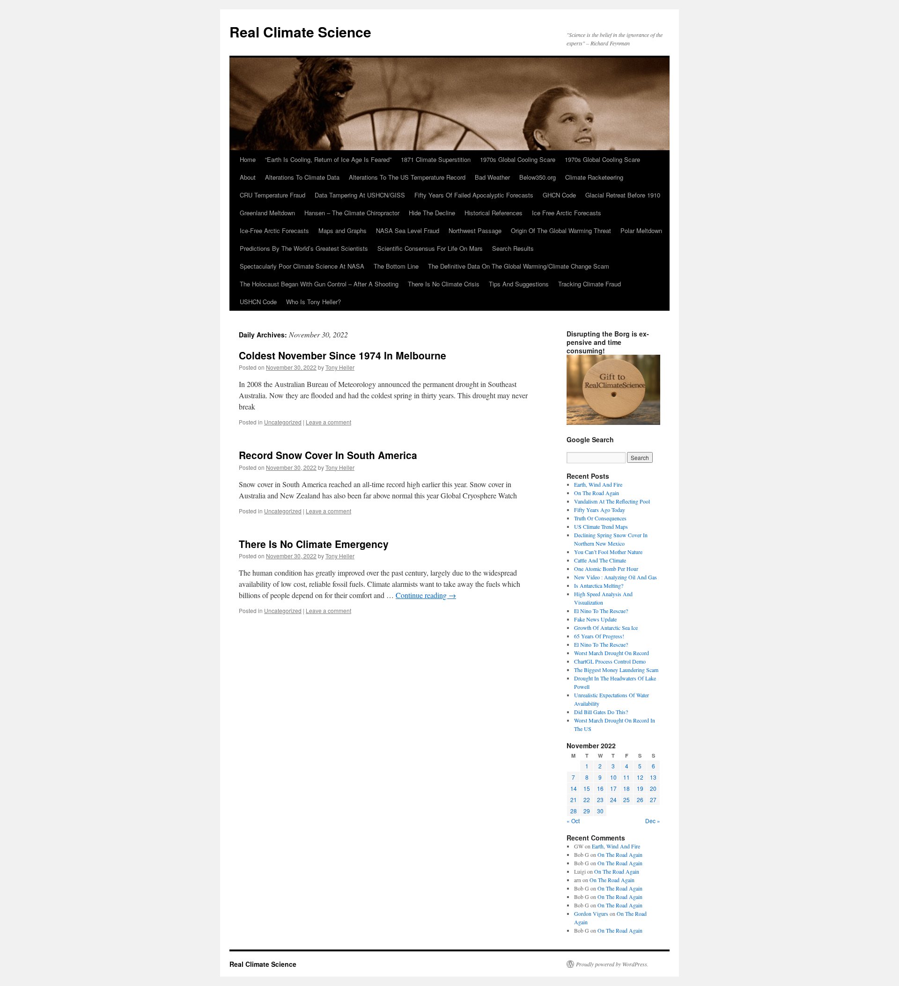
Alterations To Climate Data (302, 177)
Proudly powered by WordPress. (612, 964)
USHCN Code (258, 301)
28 (573, 811)
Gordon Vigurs (591, 913)
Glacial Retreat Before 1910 (622, 194)
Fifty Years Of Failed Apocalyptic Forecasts (473, 194)
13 (653, 777)
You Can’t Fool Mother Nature (608, 551)
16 (600, 788)
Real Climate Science (300, 32)
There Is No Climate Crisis (443, 283)
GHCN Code (559, 194)
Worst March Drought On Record (611, 653)
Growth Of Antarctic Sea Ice (606, 627)
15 (586, 788)
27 (653, 799)
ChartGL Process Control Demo (610, 661)
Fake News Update (595, 619)
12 (640, 777)
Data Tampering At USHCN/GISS (360, 194)
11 (626, 777)
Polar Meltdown (641, 230)
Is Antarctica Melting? (598, 585)
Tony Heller (339, 367)
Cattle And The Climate (600, 560)
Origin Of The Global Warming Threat (561, 230)
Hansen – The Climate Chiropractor (351, 212)
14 (573, 788)
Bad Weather (492, 177)
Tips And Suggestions (519, 283)
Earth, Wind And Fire (598, 484)
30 (600, 811)
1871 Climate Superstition (436, 159)
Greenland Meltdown (267, 212)
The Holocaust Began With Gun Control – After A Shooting (319, 283)
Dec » (652, 821)
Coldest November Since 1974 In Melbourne (342, 355)
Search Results (513, 248)
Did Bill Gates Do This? (601, 712)
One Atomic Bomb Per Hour (606, 568)
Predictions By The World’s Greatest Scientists (304, 248)
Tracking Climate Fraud (589, 283)
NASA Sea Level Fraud (407, 230)
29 (586, 811)
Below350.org (537, 177)
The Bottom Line (396, 266)
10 (613, 777)
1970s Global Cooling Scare (517, 159)
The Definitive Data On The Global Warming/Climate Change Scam (518, 266)
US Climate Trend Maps (601, 526)
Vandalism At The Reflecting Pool (612, 501)
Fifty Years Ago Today (599, 509)
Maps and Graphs (342, 230)
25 (626, 799)
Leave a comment (328, 422)
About (248, 177)
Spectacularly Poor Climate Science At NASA (302, 266)
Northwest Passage (475, 230)
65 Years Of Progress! (599, 636)
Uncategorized (283, 422)
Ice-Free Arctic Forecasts (274, 230)
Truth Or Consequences (600, 518)
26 (640, 799)
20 (653, 788)
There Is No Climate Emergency (314, 544)
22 (586, 799)
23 (600, 799)
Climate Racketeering (594, 177)
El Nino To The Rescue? (601, 610)
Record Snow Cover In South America (328, 455)
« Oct (573, 821)
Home (248, 159)
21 (573, 799)
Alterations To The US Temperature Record (407, 177)
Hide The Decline (432, 212)
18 (626, 788)
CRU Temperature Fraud (272, 194)
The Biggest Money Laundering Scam (616, 669)
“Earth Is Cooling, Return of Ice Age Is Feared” (328, 159)
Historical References (493, 212)
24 (613, 799)
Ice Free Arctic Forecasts (566, 212)
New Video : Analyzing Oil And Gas (615, 577)
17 (613, 788)
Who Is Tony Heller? (313, 301)
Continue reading (426, 595)
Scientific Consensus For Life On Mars (430, 248)
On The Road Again (596, 493)
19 (640, 788)
